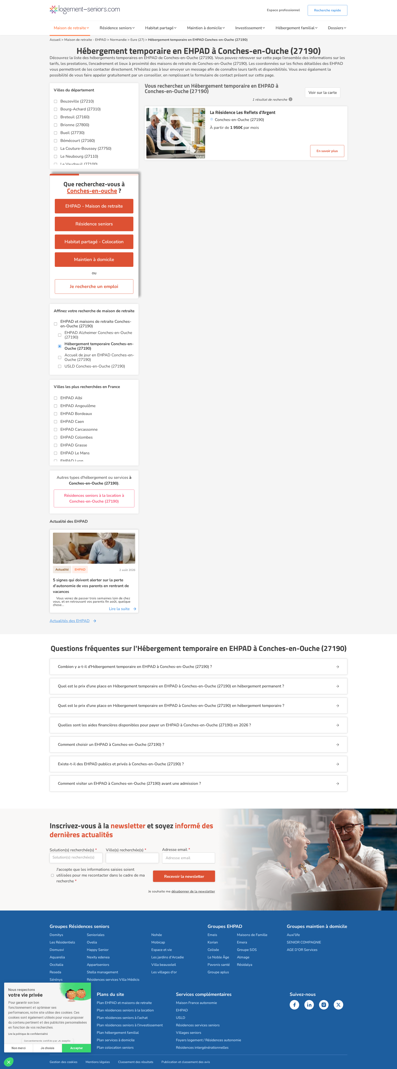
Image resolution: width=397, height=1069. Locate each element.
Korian (213, 942)
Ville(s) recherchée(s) (124, 850)
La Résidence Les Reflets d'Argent (242, 112)
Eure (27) (137, 39)
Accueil (55, 39)
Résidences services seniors (198, 1025)
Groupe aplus (218, 972)
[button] (9, 1062)
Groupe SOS (247, 949)
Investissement (248, 28)
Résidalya (244, 964)
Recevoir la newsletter (184, 876)
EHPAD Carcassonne (79, 429)
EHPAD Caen (72, 421)
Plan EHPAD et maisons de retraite (124, 1002)
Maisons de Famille (252, 934)
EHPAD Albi (71, 398)
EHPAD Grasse (73, 445)
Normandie (118, 39)
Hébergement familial (295, 28)
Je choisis (47, 1048)
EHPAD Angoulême (78, 406)
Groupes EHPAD (225, 926)
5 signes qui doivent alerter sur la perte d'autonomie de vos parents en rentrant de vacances (91, 585)
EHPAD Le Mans (75, 453)
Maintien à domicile (204, 28)
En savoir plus (327, 151)
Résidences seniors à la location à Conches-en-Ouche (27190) (94, 498)
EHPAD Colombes (76, 437)
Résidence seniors (116, 28)
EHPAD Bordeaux (76, 413)
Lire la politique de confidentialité (28, 1034)
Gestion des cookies (63, 1062)
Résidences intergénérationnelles (202, 1047)
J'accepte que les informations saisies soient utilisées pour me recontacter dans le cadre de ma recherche (100, 875)
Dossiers (335, 28)
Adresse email (174, 849)
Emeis (212, 934)
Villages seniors (188, 1032)
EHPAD (100, 39)
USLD (180, 1017)
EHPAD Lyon (71, 461)
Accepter (76, 1048)
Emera (242, 942)
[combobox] (76, 858)
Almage (243, 957)
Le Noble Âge (218, 957)
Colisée (213, 949)
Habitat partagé (159, 28)
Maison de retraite (70, 28)
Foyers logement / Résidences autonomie (208, 1040)
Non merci (18, 1048)
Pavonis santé (219, 964)
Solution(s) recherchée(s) (72, 850)
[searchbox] (76, 857)
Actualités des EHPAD (70, 621)
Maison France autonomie (196, 1002)
